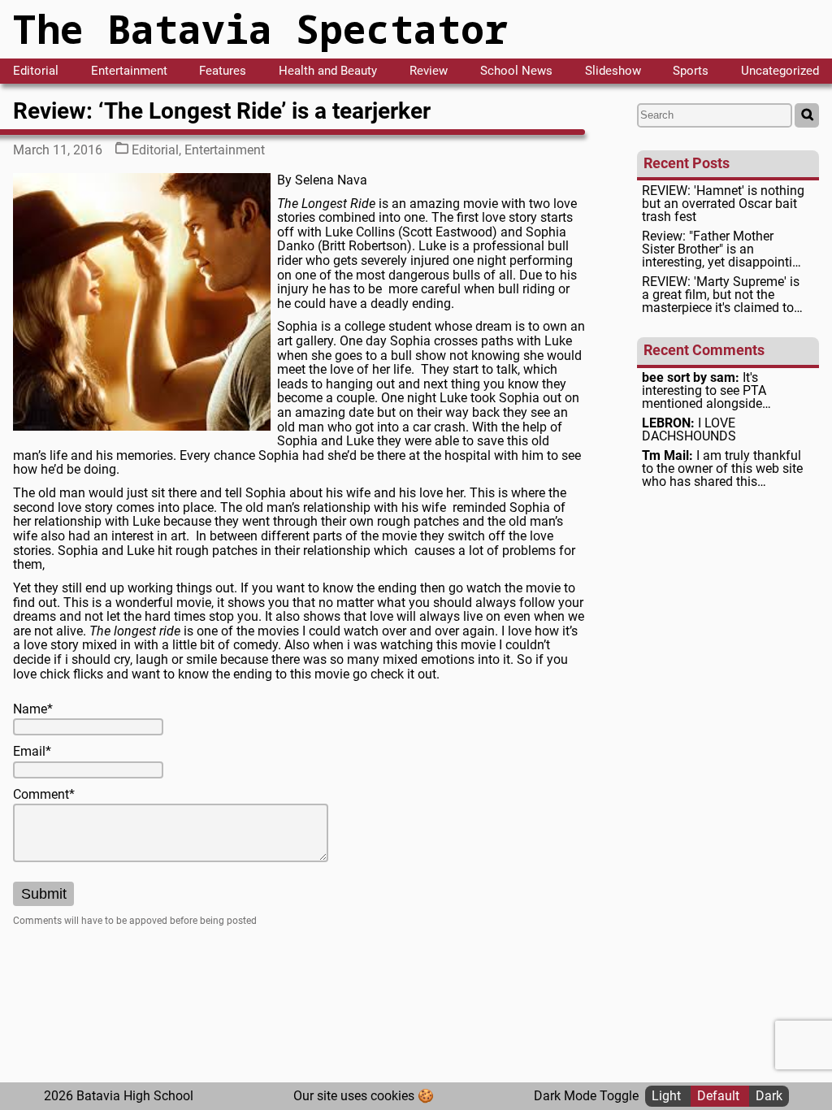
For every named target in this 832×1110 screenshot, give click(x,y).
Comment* (44, 794)
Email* (32, 751)
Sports (690, 71)
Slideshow (613, 71)
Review (429, 71)
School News (516, 71)
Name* (33, 709)
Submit (44, 894)
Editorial (35, 71)
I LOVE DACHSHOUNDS (689, 430)
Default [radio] (720, 1095)
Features (222, 71)
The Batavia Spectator (260, 28)
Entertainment (129, 71)
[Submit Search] (807, 115)
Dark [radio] (769, 1095)
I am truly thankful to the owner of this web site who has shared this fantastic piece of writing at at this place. (722, 468)
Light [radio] (668, 1095)
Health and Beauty (328, 71)
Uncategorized (780, 71)
